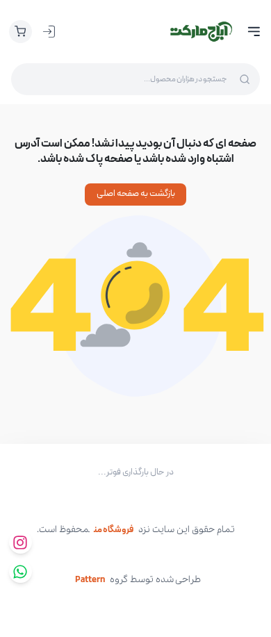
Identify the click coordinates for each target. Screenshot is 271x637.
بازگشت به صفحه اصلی (136, 194)
